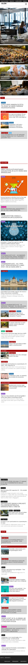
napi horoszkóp (4, 1)
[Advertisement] (14, 152)
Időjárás (25, 1)
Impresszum (7, 661)
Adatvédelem (23, 661)
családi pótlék (18, 1)
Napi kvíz (12, 1)
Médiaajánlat (15, 661)
